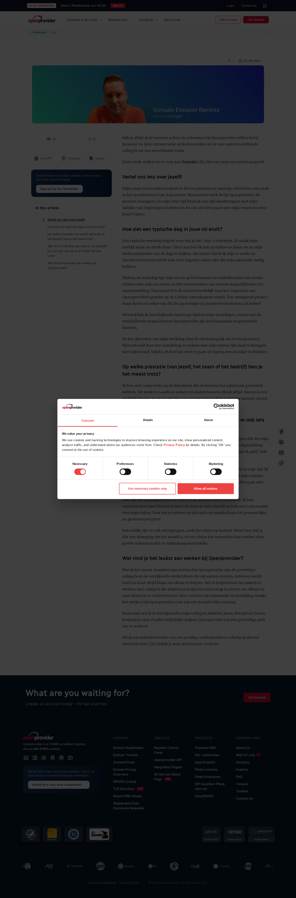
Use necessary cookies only (147, 488)
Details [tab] (148, 420)
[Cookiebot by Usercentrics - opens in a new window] (216, 407)
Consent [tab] (88, 420)
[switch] (125, 472)
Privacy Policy (174, 445)
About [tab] (208, 420)
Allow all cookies (205, 488)
